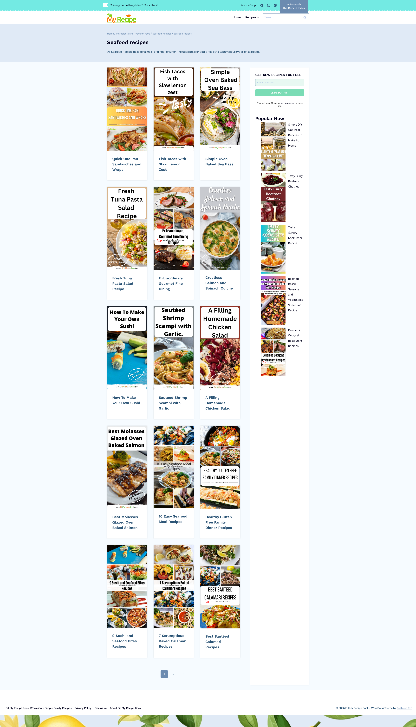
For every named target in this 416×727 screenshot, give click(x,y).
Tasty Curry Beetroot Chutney (295, 181)
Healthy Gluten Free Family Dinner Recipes (218, 522)
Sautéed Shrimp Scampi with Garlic (173, 403)
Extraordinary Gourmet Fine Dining (171, 283)
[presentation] (127, 109)
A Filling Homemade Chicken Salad (217, 403)
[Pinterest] (275, 5)
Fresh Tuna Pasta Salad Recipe (122, 283)
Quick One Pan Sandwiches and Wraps (126, 164)
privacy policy (287, 103)
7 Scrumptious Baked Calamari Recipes (173, 641)
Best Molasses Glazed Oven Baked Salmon (125, 522)
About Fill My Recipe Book (125, 708)
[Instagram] (269, 5)
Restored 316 (404, 708)
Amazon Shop (248, 5)
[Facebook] (262, 5)
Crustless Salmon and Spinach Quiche (219, 283)
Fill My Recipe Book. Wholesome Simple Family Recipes (39, 708)
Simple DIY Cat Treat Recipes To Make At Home (295, 135)
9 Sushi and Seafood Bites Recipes (124, 641)
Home (237, 17)
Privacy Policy (83, 708)
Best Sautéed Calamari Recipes (217, 641)
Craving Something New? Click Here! (134, 5)
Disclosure (101, 708)
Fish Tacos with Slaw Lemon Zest (172, 164)
